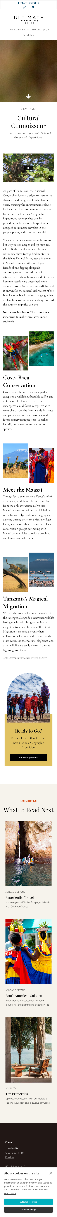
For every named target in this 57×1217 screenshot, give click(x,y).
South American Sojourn (23, 995)
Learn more (10, 1193)
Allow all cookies (28, 1202)
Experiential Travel (19, 897)
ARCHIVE (28, 34)
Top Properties (16, 1093)
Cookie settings (28, 1210)
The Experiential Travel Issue (28, 29)
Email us (9, 1157)
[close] (51, 1173)
